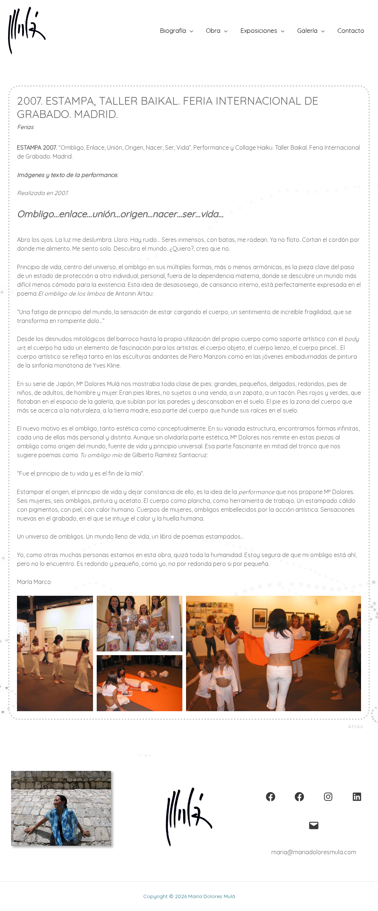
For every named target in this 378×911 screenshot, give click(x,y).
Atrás (355, 726)
